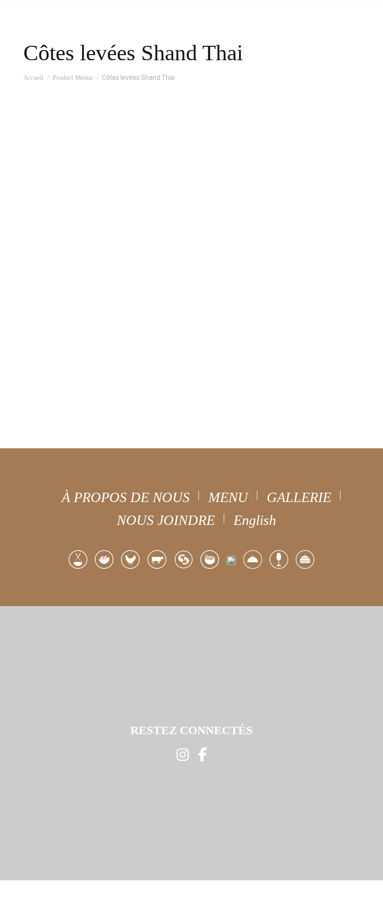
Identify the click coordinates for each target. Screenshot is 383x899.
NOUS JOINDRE (166, 520)
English (255, 520)
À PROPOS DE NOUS (126, 497)
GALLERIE (299, 497)
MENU (228, 497)
